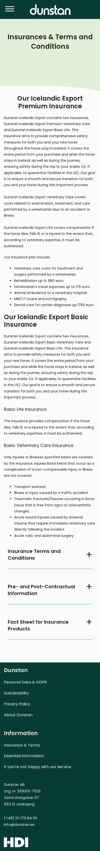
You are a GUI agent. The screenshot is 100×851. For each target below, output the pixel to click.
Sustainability (16, 693)
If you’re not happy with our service (37, 767)
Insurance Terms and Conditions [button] (34, 554)
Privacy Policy (17, 704)
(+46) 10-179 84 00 (20, 817)
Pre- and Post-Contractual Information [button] (41, 590)
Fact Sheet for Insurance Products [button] (38, 625)
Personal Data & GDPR (25, 682)
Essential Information (24, 756)
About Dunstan (18, 715)
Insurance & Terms (22, 745)
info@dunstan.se (19, 824)
